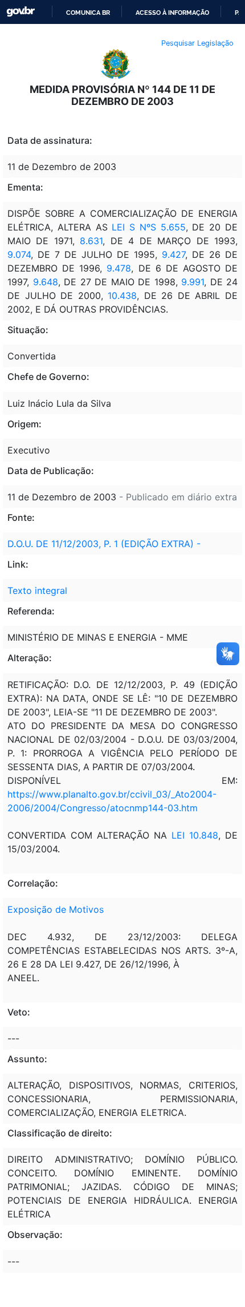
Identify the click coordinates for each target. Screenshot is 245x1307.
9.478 (119, 268)
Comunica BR (88, 13)
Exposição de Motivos (55, 909)
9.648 (45, 282)
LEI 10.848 (195, 835)
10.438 (122, 295)
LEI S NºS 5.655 (148, 227)
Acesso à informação (172, 13)
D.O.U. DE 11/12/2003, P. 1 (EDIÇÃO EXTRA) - (104, 543)
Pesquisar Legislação (197, 43)
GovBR (20, 11)
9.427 (173, 254)
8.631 (91, 240)
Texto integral (37, 590)
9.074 (19, 254)
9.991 (192, 282)
